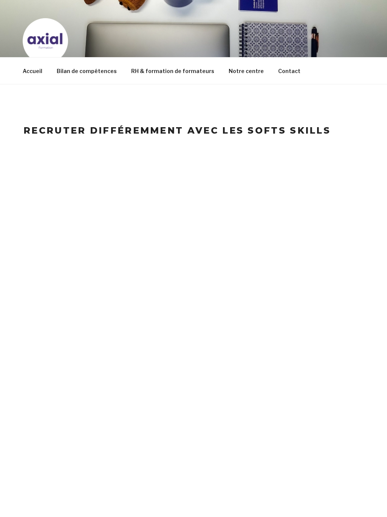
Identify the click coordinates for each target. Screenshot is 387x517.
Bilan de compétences (87, 71)
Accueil (32, 71)
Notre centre (246, 71)
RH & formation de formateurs (172, 71)
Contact (289, 71)
